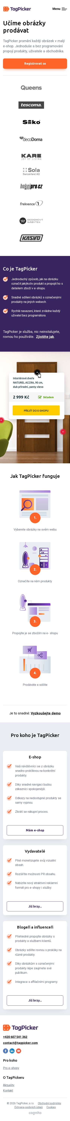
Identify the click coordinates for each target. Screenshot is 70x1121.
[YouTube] (18, 1050)
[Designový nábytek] (31, 220)
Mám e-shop (35, 830)
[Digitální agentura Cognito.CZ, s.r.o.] (35, 1113)
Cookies (51, 1107)
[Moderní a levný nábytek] (31, 237)
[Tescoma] (31, 105)
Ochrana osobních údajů (28, 1107)
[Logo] (17, 9)
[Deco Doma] (31, 139)
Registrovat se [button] (35, 63)
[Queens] (31, 87)
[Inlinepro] (31, 203)
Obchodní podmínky (49, 1103)
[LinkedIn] (12, 1050)
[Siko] (31, 122)
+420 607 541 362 (15, 1037)
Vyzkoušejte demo (46, 713)
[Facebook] (5, 1050)
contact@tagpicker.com (20, 1043)
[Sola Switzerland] (31, 171)
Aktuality (8, 1085)
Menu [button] (56, 8)
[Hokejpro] (31, 186)
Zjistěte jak (45, 337)
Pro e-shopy (11, 1068)
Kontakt (8, 1090)
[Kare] (31, 156)
